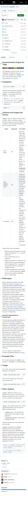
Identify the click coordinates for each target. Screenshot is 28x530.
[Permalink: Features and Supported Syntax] (1, 114)
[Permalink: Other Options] (1, 389)
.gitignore (6, 38)
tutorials (15, 78)
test (5, 32)
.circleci (6, 23)
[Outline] (26, 57)
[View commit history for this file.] (24, 20)
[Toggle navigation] (2, 2)
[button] (24, 86)
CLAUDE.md (7, 43)
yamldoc (12, 7)
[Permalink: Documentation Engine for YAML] (1, 63)
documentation (6, 78)
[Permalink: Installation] (1, 82)
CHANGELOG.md (8, 41)
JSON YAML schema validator (14, 306)
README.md (7, 49)
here (23, 352)
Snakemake (12, 323)
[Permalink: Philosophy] (1, 278)
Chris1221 (6, 7)
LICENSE (6, 46)
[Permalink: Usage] (1, 365)
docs (5, 29)
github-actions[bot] (9, 19)
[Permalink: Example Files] (1, 356)
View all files (14, 52)
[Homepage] (14, 2)
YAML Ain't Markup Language (11, 284)
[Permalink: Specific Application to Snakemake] (1, 316)
